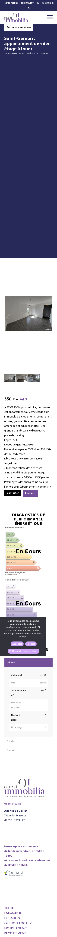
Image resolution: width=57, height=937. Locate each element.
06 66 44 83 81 (48, 3)
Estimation (13, 913)
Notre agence (16, 928)
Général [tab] (11, 662)
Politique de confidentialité (23, 651)
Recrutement (27, 3)
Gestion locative (18, 923)
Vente (9, 908)
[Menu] (48, 17)
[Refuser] (41, 636)
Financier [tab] (11, 750)
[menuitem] (11, 3)
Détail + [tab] (11, 741)
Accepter (17, 643)
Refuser (31, 643)
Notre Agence (11, 3)
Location (12, 918)
